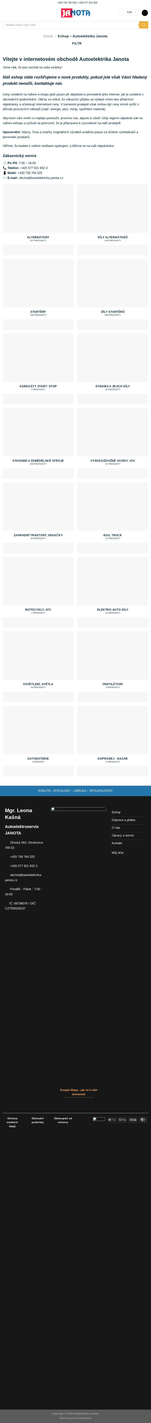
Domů (48, 36)
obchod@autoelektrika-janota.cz (41, 178)
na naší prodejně (109, 123)
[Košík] (145, 13)
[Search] (143, 25)
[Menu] (5, 13)
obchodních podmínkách (19, 99)
